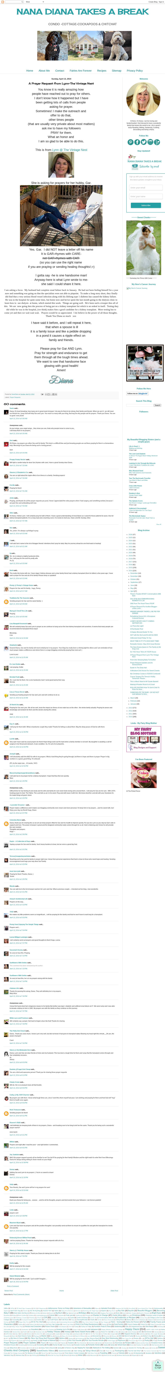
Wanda (12, 886)
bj (10, 553)
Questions (92, 1343)
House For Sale (106, 1332)
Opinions (160, 1338)
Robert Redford (67, 1345)
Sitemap (116, 70)
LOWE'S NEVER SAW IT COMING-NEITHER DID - (142, 622)
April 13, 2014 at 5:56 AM (18, 419)
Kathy (12, 1263)
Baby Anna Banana (67, 1310)
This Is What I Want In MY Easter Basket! (144, 681)
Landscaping (49, 1334)
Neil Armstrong (79, 1338)
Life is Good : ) (134, 446)
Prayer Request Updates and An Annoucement (141, 663)
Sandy (106, 1345)
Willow (12, 1142)
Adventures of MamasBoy (82, 1308)
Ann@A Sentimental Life (19, 899)
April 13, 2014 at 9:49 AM (18, 604)
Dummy (6, 1322)
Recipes (101, 70)
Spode (37, 1348)
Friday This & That (16, 1326)
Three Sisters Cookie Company (75, 1353)
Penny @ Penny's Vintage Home (21, 585)
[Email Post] (42, 394)
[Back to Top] (157, 1366)
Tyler (129, 1353)
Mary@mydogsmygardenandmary (22, 773)
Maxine (44, 1336)
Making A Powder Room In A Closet (142, 684)
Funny (76, 1326)
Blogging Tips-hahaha (106, 1313)
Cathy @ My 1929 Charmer (20, 1095)
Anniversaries (158, 1308)
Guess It (75, 1329)
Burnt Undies (22, 1315)
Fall (144, 1322)
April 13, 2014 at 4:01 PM (18, 892)
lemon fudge (66, 1334)
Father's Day (33, 1324)
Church (39, 1317)
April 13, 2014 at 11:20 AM (19, 685)
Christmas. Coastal (21, 1317)
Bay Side (121, 1311)
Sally (11, 1184)
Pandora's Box (134, 493)
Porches (160, 1340)
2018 (131, 559)
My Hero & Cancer (17, 1338)
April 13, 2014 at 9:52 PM (18, 1148)
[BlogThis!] (48, 394)
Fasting (20, 1324)
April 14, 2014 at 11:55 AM (19, 1203)
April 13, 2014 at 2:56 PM (18, 834)
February (133, 701)
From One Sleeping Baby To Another (143, 660)
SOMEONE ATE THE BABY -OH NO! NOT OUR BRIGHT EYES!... (144, 693)
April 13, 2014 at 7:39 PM (18, 1024)
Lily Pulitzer (104, 1334)
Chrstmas (32, 1317)
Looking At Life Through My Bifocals (142, 463)
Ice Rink (115, 1332)
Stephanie (13, 645)
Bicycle (51, 1313)
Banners (78, 1310)
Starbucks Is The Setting (101, 1348)
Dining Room (120, 1319)
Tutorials (121, 1353)
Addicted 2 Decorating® (138, 508)
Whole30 (66, 1355)
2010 (131, 717)
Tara (101, 1351)
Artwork (25, 1310)
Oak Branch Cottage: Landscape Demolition (142, 503)
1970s (12, 1308)
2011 (131, 714)
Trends (114, 1353)
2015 (131, 568)
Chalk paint (69, 1315)
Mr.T (7, 1338)
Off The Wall (149, 1338)
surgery (147, 1348)
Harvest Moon (17, 1332)
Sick (147, 1345)
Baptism (103, 1310)
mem (88, 1336)
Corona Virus (144, 1317)
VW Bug (34, 1355)
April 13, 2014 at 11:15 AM (19, 670)
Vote (28, 1355)
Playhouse (121, 1340)
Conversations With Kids (106, 1317)
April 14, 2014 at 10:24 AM (19, 1190)
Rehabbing (21, 1345)
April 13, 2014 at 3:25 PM (18, 864)
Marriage (36, 1336)
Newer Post (9, 1291)
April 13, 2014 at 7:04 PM (18, 930)
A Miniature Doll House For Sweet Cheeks (145, 671)
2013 (131, 708)
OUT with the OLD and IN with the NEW (144, 635)
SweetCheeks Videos (45, 1351)
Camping (31, 1315)
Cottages (7, 1319)
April (132, 591)
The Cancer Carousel (150, 1351)
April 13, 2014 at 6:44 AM (18, 453)
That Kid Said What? (134, 1351)
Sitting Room (13, 1348)
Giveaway (160, 1326)
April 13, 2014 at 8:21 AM (18, 546)
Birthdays (82, 1313)
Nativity (71, 1338)
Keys (22, 1334)
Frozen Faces (50, 1326)
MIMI (120, 1336)
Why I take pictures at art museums (140, 472)
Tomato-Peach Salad (135, 495)
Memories (106, 1336)
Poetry (147, 1340)
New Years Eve (126, 1338)
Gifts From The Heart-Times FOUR (142, 603)
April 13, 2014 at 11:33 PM (19, 1177)
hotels (97, 1332)
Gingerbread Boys (137, 1326)
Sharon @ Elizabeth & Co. (19, 472)
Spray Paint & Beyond (48, 1348)
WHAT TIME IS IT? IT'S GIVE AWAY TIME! (144, 641)
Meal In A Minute (80, 1336)
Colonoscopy (64, 1317)
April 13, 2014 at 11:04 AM (19, 638)
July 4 (17, 1334)
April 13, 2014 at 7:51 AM (18, 491)
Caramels (60, 1315)
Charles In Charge (100, 1315)
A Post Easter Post (136, 629)
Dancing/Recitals (82, 1319)
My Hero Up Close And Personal (41, 1338)
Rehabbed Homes (157, 1343)
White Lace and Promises (19, 1018)
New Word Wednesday (110, 1338)
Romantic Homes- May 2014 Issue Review (145, 644)
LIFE (83, 1334)
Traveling (103, 1353)
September (134, 582)
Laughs (57, 1334)
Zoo (140, 1355)
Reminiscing (30, 1345)
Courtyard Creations (28, 1319)
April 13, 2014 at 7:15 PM (18, 969)
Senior (132, 1345)
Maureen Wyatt (15, 1223)
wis (87, 1355)
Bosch (124, 1313)
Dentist (99, 1319)
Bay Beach (112, 1310)
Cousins (38, 1319)
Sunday (124, 1348)
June (132, 585)
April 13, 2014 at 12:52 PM (19, 766)
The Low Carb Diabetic (137, 454)
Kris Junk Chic (38, 1334)
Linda (12, 1210)
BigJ (67, 1313)
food (110, 1324)
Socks (30, 1348)
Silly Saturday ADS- (157, 1345)
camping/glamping (41, 1315)
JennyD (12, 754)
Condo (72, 1317)
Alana (97, 1308)
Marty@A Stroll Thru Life (19, 611)
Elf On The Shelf (37, 1322)
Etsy (76, 1322)
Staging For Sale (83, 1348)
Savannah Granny (16, 950)
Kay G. (12, 724)
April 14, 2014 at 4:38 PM (18, 1216)
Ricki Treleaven (15, 1110)
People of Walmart (49, 1340)
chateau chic (14, 988)
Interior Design (132, 1332)
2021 (131, 550)
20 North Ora (14, 705)
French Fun (144, 1324)
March (132, 698)
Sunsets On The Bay (135, 1348)
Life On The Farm (93, 1334)
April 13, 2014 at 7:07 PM (18, 943)
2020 (131, 552)
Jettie (12, 498)
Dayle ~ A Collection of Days (20, 841)
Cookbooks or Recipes (126, 1317)
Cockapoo (54, 1317)
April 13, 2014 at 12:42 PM (19, 747)
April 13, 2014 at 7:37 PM (18, 1011)
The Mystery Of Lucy (31, 1353)
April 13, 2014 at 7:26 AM (18, 478)
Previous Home (53, 1343)
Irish (140, 1332)
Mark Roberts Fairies (24, 1336)
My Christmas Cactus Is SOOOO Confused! (145, 674)
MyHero (62, 1338)
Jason (163, 1332)
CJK (45, 1317)
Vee (11, 528)
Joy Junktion (14, 1155)
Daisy (73, 1319)
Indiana (123, 1332)
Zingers (134, 1355)
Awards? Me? (47, 1310)
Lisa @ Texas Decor (17, 692)
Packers (6, 1340)
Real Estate (118, 1343)
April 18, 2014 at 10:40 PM (19, 1282)
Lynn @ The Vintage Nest (69, 150)
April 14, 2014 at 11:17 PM (19, 1231)
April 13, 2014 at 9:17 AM (18, 591)
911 (35, 1308)
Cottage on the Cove (156, 1317)
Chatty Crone (14, 1082)
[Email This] (46, 394)
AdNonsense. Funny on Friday (59, 1308)
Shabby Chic (140, 1345)
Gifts (126, 1326)
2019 (131, 556)
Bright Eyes (156, 1313)
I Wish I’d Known (134, 487)
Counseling (15, 1319)
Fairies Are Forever (81, 70)
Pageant (13, 1340)
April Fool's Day (15, 1310)
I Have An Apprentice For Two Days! (140, 510)
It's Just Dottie (15, 664)
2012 (131, 711)
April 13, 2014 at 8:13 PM (18, 1075)
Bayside (131, 1311)
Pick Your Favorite (75, 1340)
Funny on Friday (86, 1326)
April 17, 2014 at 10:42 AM (19, 1269)
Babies (56, 1310)
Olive (11, 513)
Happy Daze (132, 1329)
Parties (21, 1340)
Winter (80, 1355)
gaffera (83, 1369)
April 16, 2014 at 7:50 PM (18, 1256)
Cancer (51, 1315)
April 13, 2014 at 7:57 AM (18, 521)
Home (29, 70)
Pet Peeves (62, 1340)
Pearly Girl (36, 1340)
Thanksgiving (119, 1351)
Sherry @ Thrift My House (19, 1250)
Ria (48, 1345)
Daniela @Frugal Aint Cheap (20, 1069)
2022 (131, 547)
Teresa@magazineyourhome (20, 856)
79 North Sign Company (24, 1308)
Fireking (104, 1324)
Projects (62, 1343)
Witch (100, 1355)
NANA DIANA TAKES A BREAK (82, 11)
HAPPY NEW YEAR (152, 1329)
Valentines (158, 1353)
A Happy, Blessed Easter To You (141, 632)
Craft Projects (54, 1319)
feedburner (42, 1324)
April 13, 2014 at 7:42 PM (18, 1043)
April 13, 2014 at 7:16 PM (18, 981)
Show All (158, 524)
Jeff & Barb (9, 1334)
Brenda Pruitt (14, 677)
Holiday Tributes (53, 1332)
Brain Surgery (132, 1313)
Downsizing (159, 1319)
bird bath (73, 1313)
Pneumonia (132, 1340)
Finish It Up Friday (68, 1324)
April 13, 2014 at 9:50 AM (18, 617)
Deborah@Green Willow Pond (20, 1238)
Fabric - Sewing (116, 1322)
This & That (44, 1353)
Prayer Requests (15, 397)
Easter (13, 1322)
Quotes (100, 1343)
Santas (112, 1345)
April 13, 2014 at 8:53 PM (18, 1088)
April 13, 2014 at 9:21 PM (18, 1135)
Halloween (94, 1329)
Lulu (119, 1334)
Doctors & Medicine (139, 1319)
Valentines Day (8, 1355)
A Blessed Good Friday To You (140, 638)
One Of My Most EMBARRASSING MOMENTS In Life (142, 600)
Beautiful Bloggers (145, 1311)
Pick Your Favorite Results (94, 1340)
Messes (114, 1336)
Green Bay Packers (48, 1329)
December (134, 573)
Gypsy (82, 1329)
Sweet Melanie (15, 1276)
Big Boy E (59, 1313)
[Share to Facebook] (53, 394)
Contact (59, 70)
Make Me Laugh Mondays (155, 1334)
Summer (116, 1348)
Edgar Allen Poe (24, 1322)
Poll (154, 1340)
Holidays (68, 1332)
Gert (11, 440)
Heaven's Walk (15, 1123)
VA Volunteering (138, 1353)
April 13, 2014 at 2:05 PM (18, 798)
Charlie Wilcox (117, 1315)
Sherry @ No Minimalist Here (20, 1050)
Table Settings (78, 1351)
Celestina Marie (15, 820)
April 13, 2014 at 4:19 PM (18, 905)
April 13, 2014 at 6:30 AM (18, 433)
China (128, 1315)
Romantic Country (79, 1345)
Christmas (136, 1315)
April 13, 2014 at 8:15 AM (18, 533)
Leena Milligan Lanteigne (19, 937)
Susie (12, 408)
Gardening (118, 1326)
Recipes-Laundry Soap (142, 1343)
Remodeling (40, 1345)
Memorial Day (97, 1336)
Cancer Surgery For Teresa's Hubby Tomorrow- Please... (142, 677)
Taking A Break (90, 1351)
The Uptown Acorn (136, 501)
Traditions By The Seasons (19, 598)
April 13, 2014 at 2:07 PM (18, 813)
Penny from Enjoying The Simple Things (24, 924)
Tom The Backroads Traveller (140, 478)
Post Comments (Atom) (21, 1294)
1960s (6, 1308)
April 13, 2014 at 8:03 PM (18, 1062)
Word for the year (109, 1355)
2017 (131, 562)
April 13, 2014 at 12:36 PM (19, 732)
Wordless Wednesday (123, 1355)
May (132, 588)
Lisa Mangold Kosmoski (18, 624)
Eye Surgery (104, 1322)
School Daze (121, 1345)
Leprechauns (76, 1334)
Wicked (73, 1355)
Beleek (45, 1313)
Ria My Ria (56, 1345)
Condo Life (93, 1317)
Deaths (92, 1319)
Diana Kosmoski (108, 1319)
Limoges (112, 1334)
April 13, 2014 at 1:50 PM (18, 781)
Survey (153, 1348)
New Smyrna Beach (92, 1338)
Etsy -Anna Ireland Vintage (90, 1322)
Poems (140, 1340)
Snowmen (23, 1348)
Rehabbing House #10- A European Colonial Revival (142, 617)
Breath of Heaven (144, 1313)
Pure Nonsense (81, 1343)
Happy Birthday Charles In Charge (112, 1329)
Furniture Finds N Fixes (102, 1326)
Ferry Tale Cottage (54, 1324)
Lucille (12, 739)
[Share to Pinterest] (56, 394)
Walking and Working (135, 448)
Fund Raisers (62, 1326)
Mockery (138, 1336)
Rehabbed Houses (10, 1345)
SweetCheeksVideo (65, 1351)
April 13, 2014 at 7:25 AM (18, 465)
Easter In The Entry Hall (138, 668)
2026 (131, 534)
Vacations (149, 1353)
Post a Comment (13, 1286)
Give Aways (149, 1326)
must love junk (15, 871)
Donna (12, 1169)
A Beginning (42, 1308)
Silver (5, 1348)
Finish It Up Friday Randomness (87, 1324)
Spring (60, 1348)
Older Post (114, 1291)
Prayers (43, 1343)
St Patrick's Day (69, 1348)
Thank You (109, 1351)
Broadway (7, 1315)
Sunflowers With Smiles (18, 963)
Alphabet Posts (106, 1308)
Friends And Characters (33, 1326)
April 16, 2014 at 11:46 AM (19, 1243)
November (134, 576)
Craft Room (64, 1319)
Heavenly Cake (40, 1332)
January (133, 704)
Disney (129, 1319)
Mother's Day (147, 1336)
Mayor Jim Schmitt (67, 1336)
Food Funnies (119, 1324)
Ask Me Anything (35, 1310)
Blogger (98, 1369)
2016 (131, 565)
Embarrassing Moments (66, 1322)
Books (118, 1313)
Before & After (36, 1313)
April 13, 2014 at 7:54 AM (18, 506)
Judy (11, 912)
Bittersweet (94, 1313)
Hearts (31, 1332)
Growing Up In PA (62, 1329)
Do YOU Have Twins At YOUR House (143, 652)
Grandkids (34, 1329)
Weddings (42, 1355)
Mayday (57, 1336)
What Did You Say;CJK (54, 1355)
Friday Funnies (154, 1324)
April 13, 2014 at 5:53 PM (18, 917)
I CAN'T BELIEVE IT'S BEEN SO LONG (141, 465)
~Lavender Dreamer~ (17, 805)
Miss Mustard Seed (136, 471)
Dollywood (151, 1319)
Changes (87, 1315)
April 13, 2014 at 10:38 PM (19, 1162)
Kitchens (29, 1334)
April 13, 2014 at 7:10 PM (18, 956)
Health (25, 1332)
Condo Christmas (82, 1317)
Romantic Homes (94, 1345)
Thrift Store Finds (92, 1353)
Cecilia (12, 485)
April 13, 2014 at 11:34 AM (19, 717)
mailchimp (142, 1334)
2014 (131, 571)
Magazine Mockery (130, 1334)
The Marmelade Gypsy (137, 516)
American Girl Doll (121, 1308)
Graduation (25, 1329)
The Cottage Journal (16, 1353)
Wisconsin (93, 1355)
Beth (11, 570)
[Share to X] (51, 394)
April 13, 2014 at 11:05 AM (19, 657)
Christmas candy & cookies (154, 1315)
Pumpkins (71, 1343)
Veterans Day (20, 1355)
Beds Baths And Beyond (21, 1313)
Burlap (14, 1315)
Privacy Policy (135, 70)
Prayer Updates (29, 1343)
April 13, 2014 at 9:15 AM (18, 578)
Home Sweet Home (83, 1332)
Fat (26, 1324)
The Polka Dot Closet (17, 1031)
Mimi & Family (128, 1336)
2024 (131, 541)
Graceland (16, 1329)
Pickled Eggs (111, 1340)
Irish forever (148, 1332)
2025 (131, 537)
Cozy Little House (135, 486)
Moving (156, 1336)
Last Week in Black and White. (138, 480)
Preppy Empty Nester (18, 459)
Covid (45, 1319)
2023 (131, 543)
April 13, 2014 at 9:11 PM (18, 1116)
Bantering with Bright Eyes (91, 1310)
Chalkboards (79, 1315)
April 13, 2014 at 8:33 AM (18, 563)
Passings (28, 1340)
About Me (44, 70)
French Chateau (132, 1324)
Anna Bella (132, 1308)
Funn (70, 1326)
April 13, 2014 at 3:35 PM (18, 879)
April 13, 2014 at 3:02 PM (18, 849)
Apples (6, 1310)
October (133, 579)
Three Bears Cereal (56, 1353)
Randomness (108, 1343)
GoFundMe (7, 1329)
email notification (52, 1322)
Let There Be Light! (136, 626)
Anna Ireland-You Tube (145, 1308)
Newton (136, 1338)
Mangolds (7, 1336)
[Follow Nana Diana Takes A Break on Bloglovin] (137, 395)
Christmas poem (8, 1317)
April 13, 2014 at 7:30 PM (18, 996)
